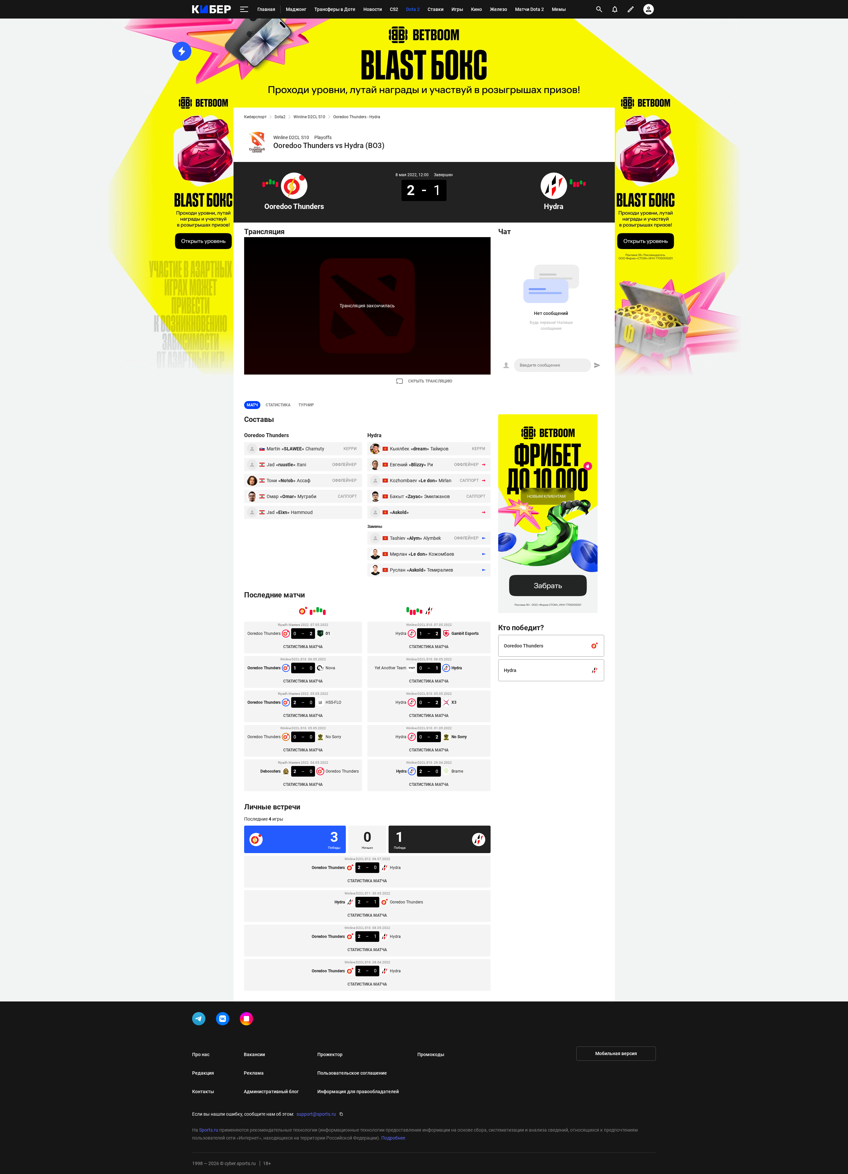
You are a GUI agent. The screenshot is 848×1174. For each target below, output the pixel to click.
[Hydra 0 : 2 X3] (577, 184)
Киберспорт (255, 117)
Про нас (200, 1054)
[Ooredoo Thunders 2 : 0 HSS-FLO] (270, 181)
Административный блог (271, 1091)
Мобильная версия (616, 1053)
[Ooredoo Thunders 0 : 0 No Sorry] (267, 183)
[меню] (244, 9)
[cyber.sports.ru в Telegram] (200, 1020)
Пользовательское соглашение (352, 1073)
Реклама (254, 1073)
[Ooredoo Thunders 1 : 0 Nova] (273, 182)
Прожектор (330, 1054)
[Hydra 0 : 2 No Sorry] (574, 184)
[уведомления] (615, 9)
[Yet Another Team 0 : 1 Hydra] (581, 182)
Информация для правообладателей (358, 1091)
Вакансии (254, 1054)
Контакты (203, 1091)
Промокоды (430, 1054)
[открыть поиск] (599, 9)
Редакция (203, 1073)
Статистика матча (303, 646)
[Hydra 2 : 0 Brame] (571, 181)
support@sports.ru (316, 1114)
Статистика (278, 405)
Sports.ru (208, 1130)
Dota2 (280, 117)
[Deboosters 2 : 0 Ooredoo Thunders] (263, 184)
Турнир (306, 405)
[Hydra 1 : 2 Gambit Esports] (584, 184)
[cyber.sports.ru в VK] (224, 1020)
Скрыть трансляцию (430, 381)
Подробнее (393, 1138)
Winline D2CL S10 (309, 117)
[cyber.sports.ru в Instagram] (248, 1020)
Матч (252, 405)
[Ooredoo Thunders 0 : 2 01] (277, 184)
